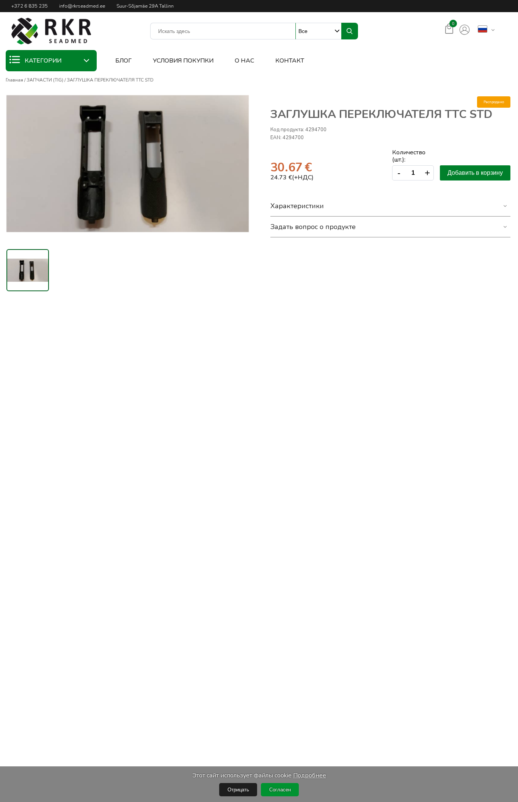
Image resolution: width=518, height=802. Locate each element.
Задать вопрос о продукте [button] (313, 226)
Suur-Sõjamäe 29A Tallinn (145, 6)
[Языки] (482, 29)
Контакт (289, 61)
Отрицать (238, 790)
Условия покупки (183, 61)
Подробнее (309, 775)
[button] (51, 31)
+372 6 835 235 (29, 6)
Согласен (280, 790)
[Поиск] (349, 31)
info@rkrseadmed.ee (82, 6)
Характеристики (297, 205)
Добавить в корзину (475, 173)
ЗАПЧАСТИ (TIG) (45, 80)
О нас (244, 61)
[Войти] (464, 30)
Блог (123, 61)
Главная (14, 80)
